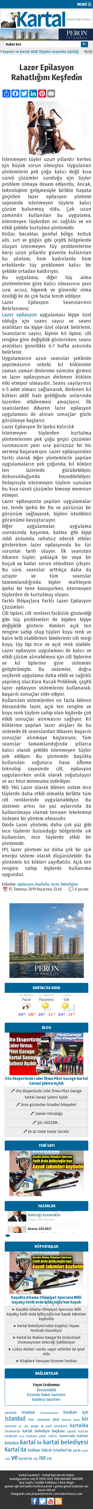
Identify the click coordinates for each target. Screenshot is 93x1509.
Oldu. (31, 1419)
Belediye (12, 1443)
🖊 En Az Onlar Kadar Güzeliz (46, 1131)
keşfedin (42, 884)
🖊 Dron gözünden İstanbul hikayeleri (46, 1104)
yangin (35, 1426)
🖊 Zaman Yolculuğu (46, 1113)
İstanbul (28, 1412)
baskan (70, 1412)
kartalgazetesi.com (22, 1479)
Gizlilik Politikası (46, 1482)
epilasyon (25, 884)
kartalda (79, 1425)
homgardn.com (21, 1494)
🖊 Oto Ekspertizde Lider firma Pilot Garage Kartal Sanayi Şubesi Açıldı (46, 1094)
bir (85, 1418)
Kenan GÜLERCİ (39, 1214)
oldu (7, 1458)
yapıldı (71, 1431)
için (85, 1412)
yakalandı (11, 1412)
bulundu (66, 1419)
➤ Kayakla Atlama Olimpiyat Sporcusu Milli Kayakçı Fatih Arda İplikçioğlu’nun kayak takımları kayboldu (46, 1314)
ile (39, 1443)
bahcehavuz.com (71, 1494)
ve (14, 1457)
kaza (77, 1419)
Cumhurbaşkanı (49, 1412)
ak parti (46, 1426)
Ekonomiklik (46, 1390)
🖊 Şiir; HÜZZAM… (46, 1122)
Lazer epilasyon (19, 315)
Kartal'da (25, 1458)
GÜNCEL (52, 1436)
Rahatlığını (69, 884)
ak (20, 1426)
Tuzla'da (83, 1431)
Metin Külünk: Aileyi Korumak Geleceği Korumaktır (51, 1221)
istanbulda (43, 1419)
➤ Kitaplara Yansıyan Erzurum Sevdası (46, 1360)
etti (49, 1459)
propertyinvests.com (45, 1494)
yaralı (77, 1450)
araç (22, 1436)
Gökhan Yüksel (40, 1450)
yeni (56, 1419)
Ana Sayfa (26, 1482)
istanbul (15, 1418)
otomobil (10, 1426)
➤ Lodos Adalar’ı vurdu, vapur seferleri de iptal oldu (46, 1351)
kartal (28, 1442)
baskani (31, 1436)
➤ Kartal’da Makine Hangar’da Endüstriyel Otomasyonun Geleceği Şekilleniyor (46, 1340)
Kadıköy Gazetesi (46, 1399)
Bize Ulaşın (67, 1482)
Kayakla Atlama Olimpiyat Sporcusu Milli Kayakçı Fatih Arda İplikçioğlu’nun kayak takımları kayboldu (46, 1302)
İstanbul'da (62, 1450)
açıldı (85, 1450)
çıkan (42, 1436)
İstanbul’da (12, 1431)
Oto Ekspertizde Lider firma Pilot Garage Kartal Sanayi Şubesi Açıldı (46, 1081)
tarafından (11, 1436)
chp (35, 1458)
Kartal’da (15, 1449)
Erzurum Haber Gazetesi (46, 1394)
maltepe (82, 1436)
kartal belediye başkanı (43, 1430)
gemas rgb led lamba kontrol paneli (28, 1486)
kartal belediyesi (65, 1442)
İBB (42, 1458)
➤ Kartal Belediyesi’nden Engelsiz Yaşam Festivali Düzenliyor (46, 1328)
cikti (26, 1426)
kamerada (67, 1436)
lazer (55, 884)
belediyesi (60, 1426)
